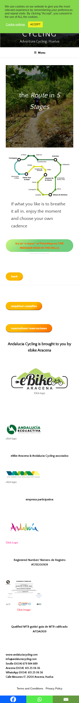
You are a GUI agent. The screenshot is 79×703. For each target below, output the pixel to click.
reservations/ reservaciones (29, 328)
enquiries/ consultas (24, 306)
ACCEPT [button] (35, 24)
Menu (41, 52)
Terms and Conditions (30, 688)
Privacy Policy (54, 688)
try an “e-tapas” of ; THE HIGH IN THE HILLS (39, 245)
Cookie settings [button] (15, 24)
